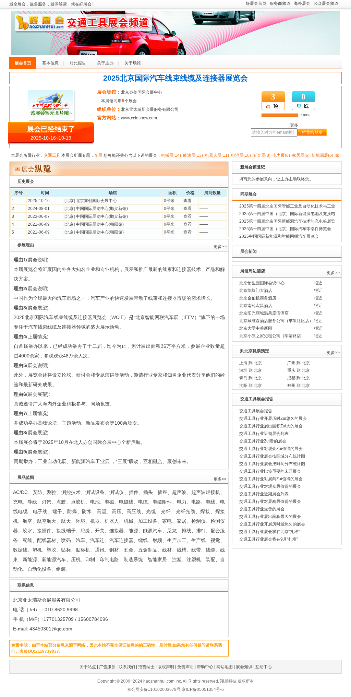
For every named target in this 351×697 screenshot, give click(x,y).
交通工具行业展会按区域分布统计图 (272, 456)
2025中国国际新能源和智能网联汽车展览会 (279, 236)
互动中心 (263, 666)
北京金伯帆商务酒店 (257, 298)
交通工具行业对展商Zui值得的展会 (271, 478)
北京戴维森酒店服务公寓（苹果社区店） (276, 320)
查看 (187, 200)
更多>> (220, 246)
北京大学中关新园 (255, 328)
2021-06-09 (39, 224)
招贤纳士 (146, 666)
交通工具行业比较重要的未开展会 (270, 471)
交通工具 (52, 155)
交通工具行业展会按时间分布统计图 (272, 463)
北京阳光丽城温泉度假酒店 (264, 313)
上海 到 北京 (250, 363)
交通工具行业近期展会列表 (264, 433)
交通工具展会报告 (255, 411)
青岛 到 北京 (250, 378)
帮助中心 (205, 666)
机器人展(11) (217, 155)
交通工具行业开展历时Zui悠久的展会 (273, 418)
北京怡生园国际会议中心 (262, 283)
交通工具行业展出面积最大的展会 (270, 516)
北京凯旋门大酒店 (255, 290)
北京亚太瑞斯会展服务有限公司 (150, 109)
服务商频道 (280, 3)
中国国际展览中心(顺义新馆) (102, 208)
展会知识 (244, 666)
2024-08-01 (39, 208)
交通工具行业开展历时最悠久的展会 (272, 524)
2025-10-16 (39, 200)
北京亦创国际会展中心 (141, 92)
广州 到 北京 (298, 363)
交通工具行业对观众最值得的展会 (270, 486)
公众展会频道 (326, 3)
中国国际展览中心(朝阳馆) (100, 224)
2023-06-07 (39, 216)
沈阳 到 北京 (250, 385)
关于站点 (88, 666)
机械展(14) (171, 155)
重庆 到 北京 (298, 370)
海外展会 (302, 3)
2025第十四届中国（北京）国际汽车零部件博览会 (285, 228)
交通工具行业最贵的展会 (262, 509)
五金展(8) (261, 155)
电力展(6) (281, 155)
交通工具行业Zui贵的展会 (262, 441)
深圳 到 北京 (250, 370)
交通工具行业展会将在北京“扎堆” (269, 531)
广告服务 (107, 666)
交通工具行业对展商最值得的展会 (270, 501)
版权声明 (166, 666)
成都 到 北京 (298, 378)
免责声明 (185, 666)
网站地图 (224, 666)
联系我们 (127, 666)
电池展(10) (241, 155)
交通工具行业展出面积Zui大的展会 (271, 426)
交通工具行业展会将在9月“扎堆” (268, 539)
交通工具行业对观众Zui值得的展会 (271, 448)
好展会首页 (256, 3)
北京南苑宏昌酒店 (255, 305)
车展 (98, 155)
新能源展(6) (322, 155)
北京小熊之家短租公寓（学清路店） (272, 335)
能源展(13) (193, 155)
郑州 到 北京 (298, 385)
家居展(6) (301, 155)
